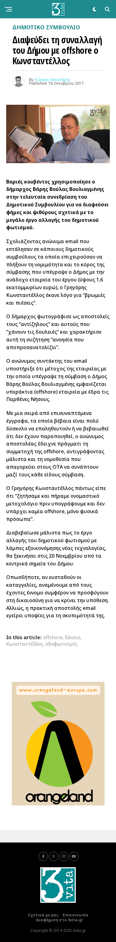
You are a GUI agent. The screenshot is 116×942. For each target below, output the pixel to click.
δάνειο (72, 637)
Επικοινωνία (75, 915)
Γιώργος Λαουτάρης (52, 79)
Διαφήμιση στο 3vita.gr (59, 920)
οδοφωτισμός (61, 643)
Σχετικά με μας (43, 915)
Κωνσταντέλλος (24, 643)
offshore (52, 637)
